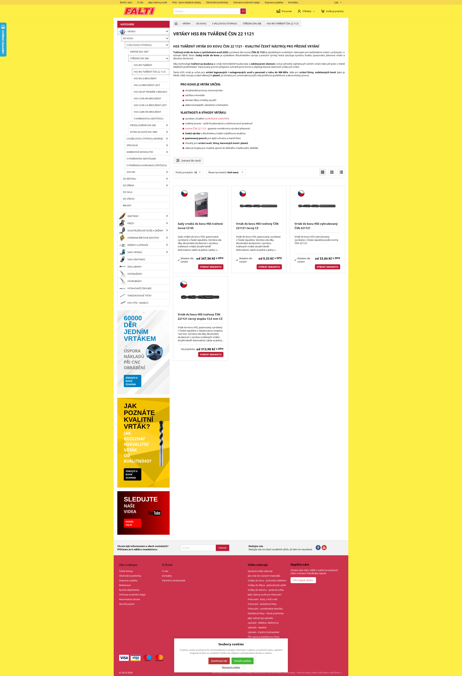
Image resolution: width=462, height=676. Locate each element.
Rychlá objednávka (129, 589)
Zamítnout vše (219, 660)
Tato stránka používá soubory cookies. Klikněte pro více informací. (247, 672)
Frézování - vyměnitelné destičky (265, 608)
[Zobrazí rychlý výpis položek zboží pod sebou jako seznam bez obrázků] (341, 172)
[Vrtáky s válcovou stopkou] (167, 45)
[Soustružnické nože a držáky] (167, 230)
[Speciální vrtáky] (167, 145)
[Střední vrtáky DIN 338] (167, 58)
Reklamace (125, 585)
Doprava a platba (274, 2)
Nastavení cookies (231, 667)
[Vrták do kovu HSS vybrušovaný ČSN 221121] (317, 204)
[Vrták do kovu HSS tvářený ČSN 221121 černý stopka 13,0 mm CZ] (200, 295)
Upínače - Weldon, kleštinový (263, 622)
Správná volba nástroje (260, 571)
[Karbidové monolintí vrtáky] (167, 151)
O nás (140, 2)
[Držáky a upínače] (167, 245)
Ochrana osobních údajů (246, 2)
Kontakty (293, 2)
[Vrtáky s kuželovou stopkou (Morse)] (167, 138)
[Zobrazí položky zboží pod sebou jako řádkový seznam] (332, 172)
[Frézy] (167, 223)
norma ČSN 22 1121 (195, 128)
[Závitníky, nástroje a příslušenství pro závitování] (167, 216)
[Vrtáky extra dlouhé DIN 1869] (167, 131)
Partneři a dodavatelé (173, 580)
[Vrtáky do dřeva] (167, 185)
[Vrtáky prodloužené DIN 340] (167, 125)
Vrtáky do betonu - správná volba (266, 589)
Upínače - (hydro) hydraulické (263, 632)
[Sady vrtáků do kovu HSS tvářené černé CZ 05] (200, 204)
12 (195, 172)
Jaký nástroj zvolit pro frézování (264, 594)
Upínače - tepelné (257, 627)
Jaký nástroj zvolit (157, 2)
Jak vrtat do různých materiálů (264, 575)
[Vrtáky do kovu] (167, 38)
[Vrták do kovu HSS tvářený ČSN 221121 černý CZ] (259, 204)
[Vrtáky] (167, 31)
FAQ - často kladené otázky (186, 2)
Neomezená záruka (129, 599)
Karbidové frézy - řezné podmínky (266, 613)
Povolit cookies (242, 660)
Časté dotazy (126, 571)
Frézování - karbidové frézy (262, 604)
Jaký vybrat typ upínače (260, 618)
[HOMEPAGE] (176, 23)
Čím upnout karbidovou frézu (264, 636)
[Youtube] (324, 547)
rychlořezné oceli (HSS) (217, 118)
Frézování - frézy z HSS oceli (262, 599)
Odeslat (222, 547)
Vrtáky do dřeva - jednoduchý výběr (267, 585)
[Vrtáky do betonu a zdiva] (167, 178)
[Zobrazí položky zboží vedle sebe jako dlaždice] (322, 172)
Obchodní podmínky (217, 2)
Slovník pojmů (126, 604)
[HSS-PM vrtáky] (167, 172)
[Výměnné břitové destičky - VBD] (167, 237)
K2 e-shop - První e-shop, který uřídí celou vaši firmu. (312, 672)
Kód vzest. (233, 172)
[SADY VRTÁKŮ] (167, 252)
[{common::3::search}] (243, 11)
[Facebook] (318, 547)
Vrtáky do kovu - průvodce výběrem (267, 580)
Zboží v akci (126, 2)
